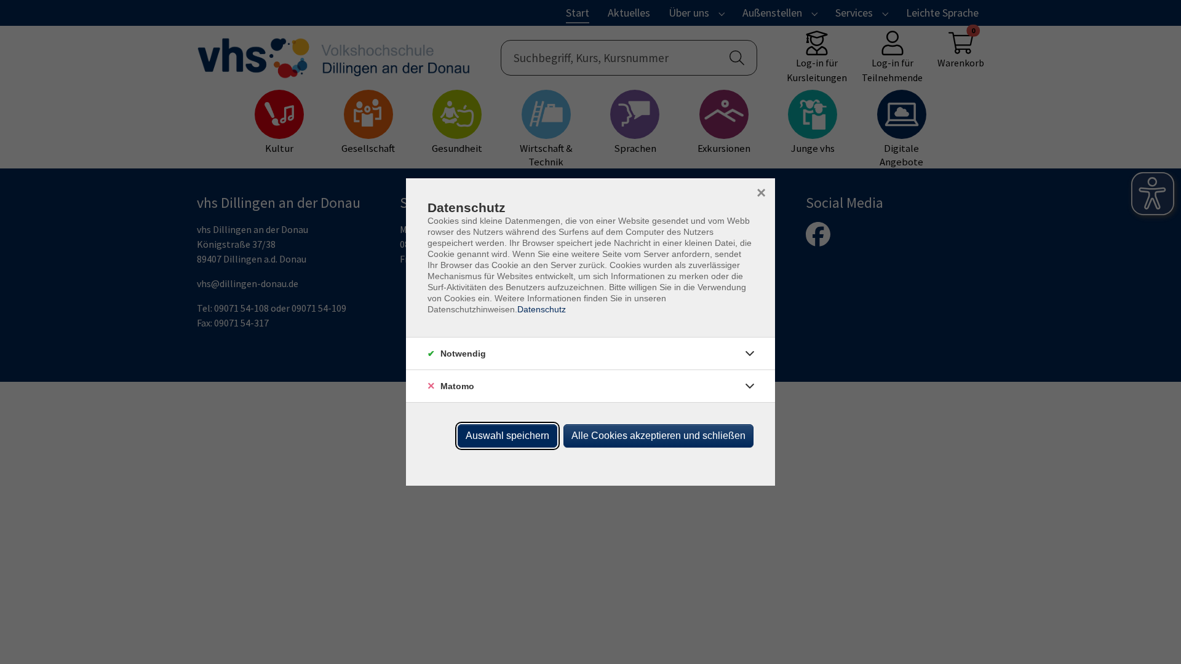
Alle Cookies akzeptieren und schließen (658, 435)
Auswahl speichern (507, 435)
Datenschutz (541, 309)
